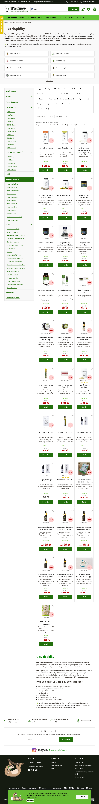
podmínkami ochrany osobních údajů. (59, 416)
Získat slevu (59, 410)
